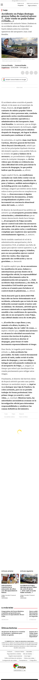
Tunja (5, 10)
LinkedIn (31, 73)
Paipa (13, 414)
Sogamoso (5, 67)
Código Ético (33, 660)
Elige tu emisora (32, 5)
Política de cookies (29, 658)
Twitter (27, 73)
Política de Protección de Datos (13, 658)
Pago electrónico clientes (14, 654)
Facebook (22, 73)
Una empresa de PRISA (19, 666)
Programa (20, 5)
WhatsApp (36, 73)
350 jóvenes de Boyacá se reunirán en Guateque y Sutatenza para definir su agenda (13, 633)
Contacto (9, 651)
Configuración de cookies (9, 660)
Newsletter (29, 651)
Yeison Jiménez (23, 417)
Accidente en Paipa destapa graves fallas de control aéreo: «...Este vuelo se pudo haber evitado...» (28, 589)
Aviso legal (27, 656)
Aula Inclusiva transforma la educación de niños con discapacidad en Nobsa (9, 589)
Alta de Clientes (27, 654)
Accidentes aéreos (9, 417)
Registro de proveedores (15, 656)
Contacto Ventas (19, 651)
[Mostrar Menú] (2, 4)
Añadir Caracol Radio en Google (16, 79)
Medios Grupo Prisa (19, 670)
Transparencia (23, 660)
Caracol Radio (9, 5)
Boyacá (21, 414)
